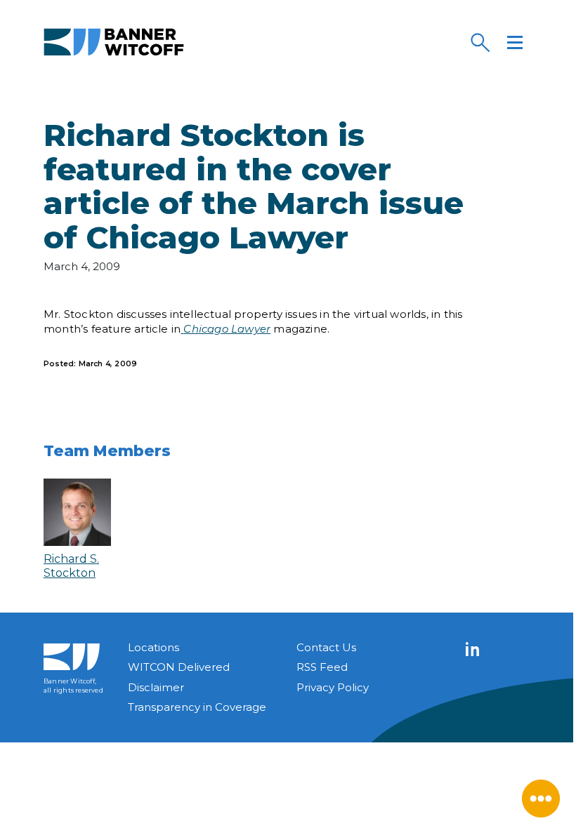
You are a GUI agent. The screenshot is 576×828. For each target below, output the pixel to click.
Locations (153, 647)
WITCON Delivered (179, 667)
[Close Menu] (541, 798)
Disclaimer (156, 687)
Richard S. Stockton (71, 565)
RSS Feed (322, 667)
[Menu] (514, 42)
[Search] (479, 42)
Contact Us (326, 647)
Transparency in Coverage (197, 707)
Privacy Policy (332, 687)
